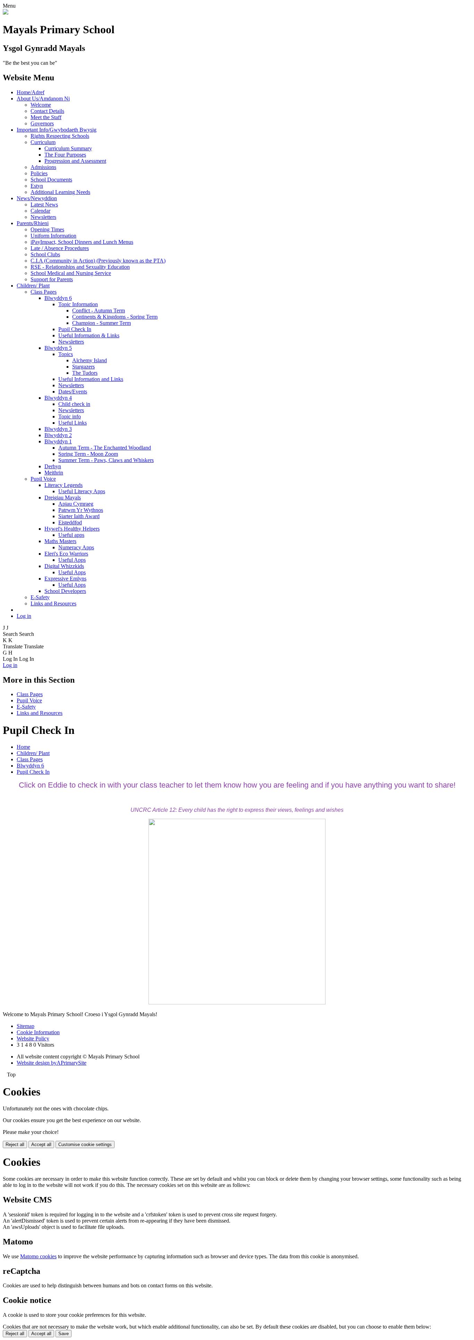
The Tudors (85, 373)
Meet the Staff (46, 117)
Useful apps (71, 535)
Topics (65, 354)
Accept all (41, 1144)
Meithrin (53, 473)
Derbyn (52, 466)
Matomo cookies (38, 1256)
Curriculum (43, 142)
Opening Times (47, 229)
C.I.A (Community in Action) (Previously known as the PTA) (98, 261)
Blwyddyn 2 (58, 435)
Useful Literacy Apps (81, 491)
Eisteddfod (70, 522)
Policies (39, 173)
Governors (42, 123)
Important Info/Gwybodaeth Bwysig (56, 130)
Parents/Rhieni (33, 223)
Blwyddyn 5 (58, 348)
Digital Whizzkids (64, 566)
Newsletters (43, 217)
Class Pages (44, 292)
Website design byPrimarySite (51, 1063)
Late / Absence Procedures (60, 248)
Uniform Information (53, 236)
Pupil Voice (43, 479)
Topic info (69, 416)
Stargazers (83, 367)
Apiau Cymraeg (75, 504)
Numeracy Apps (76, 547)
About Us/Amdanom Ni (43, 98)
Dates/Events (72, 391)
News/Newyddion (37, 198)
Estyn (37, 186)
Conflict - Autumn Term (98, 310)
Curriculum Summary (68, 148)
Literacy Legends (63, 485)
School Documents (51, 180)
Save (63, 1333)
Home (23, 747)
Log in (24, 616)
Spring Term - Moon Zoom (88, 454)
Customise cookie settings (85, 1144)
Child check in (74, 404)
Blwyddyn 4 (58, 398)
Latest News (44, 204)
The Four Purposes (65, 155)
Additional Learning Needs (60, 192)
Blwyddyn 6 (58, 298)
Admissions (43, 167)
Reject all (15, 1144)
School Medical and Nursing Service (71, 273)
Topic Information (78, 304)
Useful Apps (72, 560)
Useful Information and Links (90, 379)
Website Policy (33, 1038)
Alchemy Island (89, 360)
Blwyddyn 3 (58, 429)
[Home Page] (5, 13)
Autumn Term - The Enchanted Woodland (104, 448)
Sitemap (25, 1026)
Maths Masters (60, 541)
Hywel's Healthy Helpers (72, 529)
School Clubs (45, 254)
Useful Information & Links (88, 335)
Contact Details (47, 111)
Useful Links (72, 423)
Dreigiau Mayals (62, 497)
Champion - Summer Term (101, 323)
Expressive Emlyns (65, 579)
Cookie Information (38, 1032)
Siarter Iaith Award (79, 516)
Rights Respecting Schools (60, 136)
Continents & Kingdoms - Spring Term (115, 317)
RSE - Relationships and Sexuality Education (80, 267)
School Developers (65, 591)
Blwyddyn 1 (58, 441)
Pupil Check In (74, 329)
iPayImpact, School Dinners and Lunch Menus (82, 242)
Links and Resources (53, 603)
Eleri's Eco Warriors (66, 554)
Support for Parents (52, 279)
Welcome (41, 105)
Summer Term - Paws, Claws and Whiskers (106, 460)
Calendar (40, 211)
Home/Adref (30, 92)
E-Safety (40, 597)
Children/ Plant (33, 286)
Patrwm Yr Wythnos (80, 510)
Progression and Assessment (75, 161)
